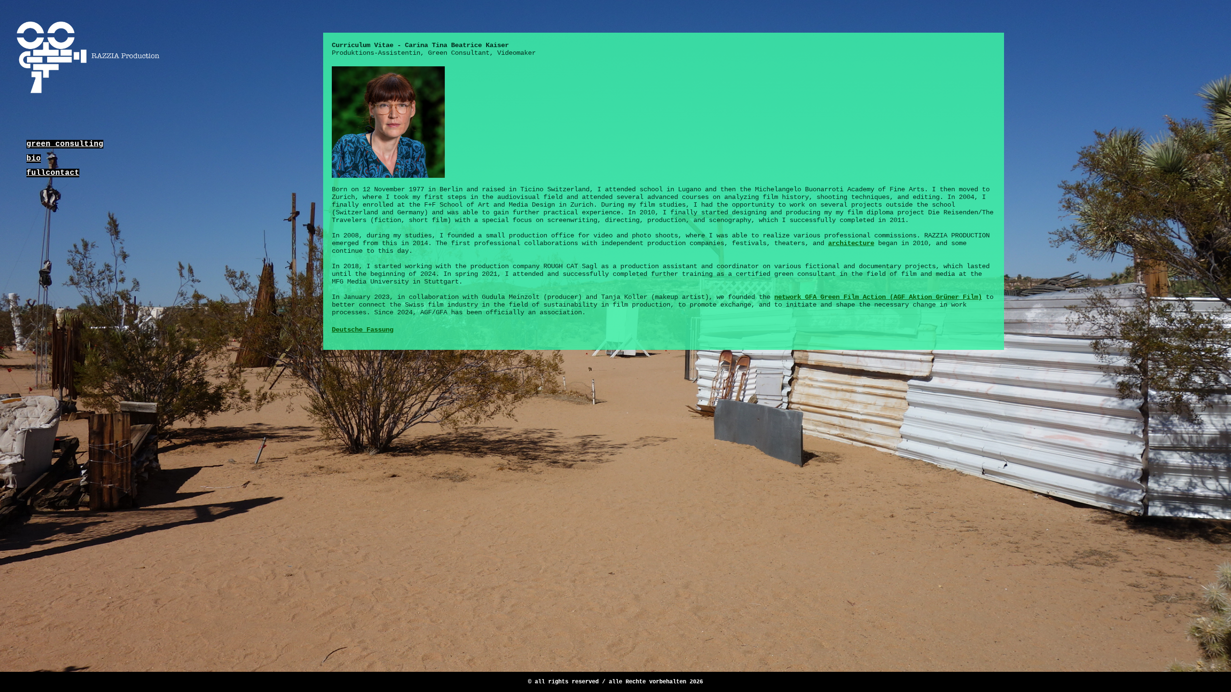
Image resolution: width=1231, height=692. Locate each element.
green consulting (64, 144)
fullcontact (52, 173)
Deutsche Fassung (362, 330)
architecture (851, 243)
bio (33, 158)
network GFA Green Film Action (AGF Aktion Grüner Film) (878, 297)
